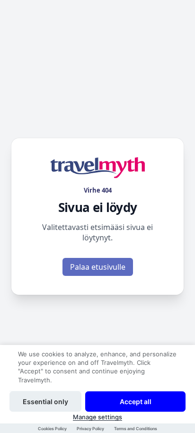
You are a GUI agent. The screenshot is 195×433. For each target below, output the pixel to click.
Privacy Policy (90, 428)
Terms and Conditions (135, 428)
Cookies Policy (52, 428)
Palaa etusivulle (97, 267)
